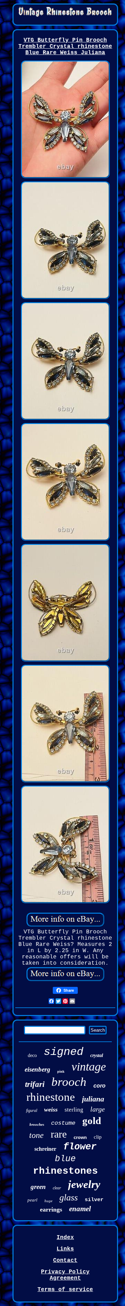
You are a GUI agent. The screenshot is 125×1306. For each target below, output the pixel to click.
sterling (74, 1109)
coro (99, 1086)
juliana (93, 1099)
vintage (89, 1066)
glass (68, 1197)
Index (65, 1237)
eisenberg (37, 1069)
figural (31, 1110)
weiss (51, 1109)
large (97, 1109)
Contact (65, 1260)
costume (63, 1123)
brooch (68, 1082)
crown (80, 1137)
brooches (37, 1124)
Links (65, 1249)
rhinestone (50, 1097)
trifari (34, 1084)
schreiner (45, 1149)
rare (59, 1134)
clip (98, 1137)
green (38, 1186)
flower (80, 1147)
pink (61, 1071)
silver (94, 1200)
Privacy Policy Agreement (65, 1275)
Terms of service (65, 1290)
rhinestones (65, 1171)
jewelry (84, 1184)
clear (57, 1188)
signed (63, 1052)
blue (65, 1159)
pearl (32, 1200)
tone (36, 1135)
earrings (51, 1209)
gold (91, 1120)
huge (48, 1201)
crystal (96, 1055)
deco (32, 1055)
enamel (80, 1209)
